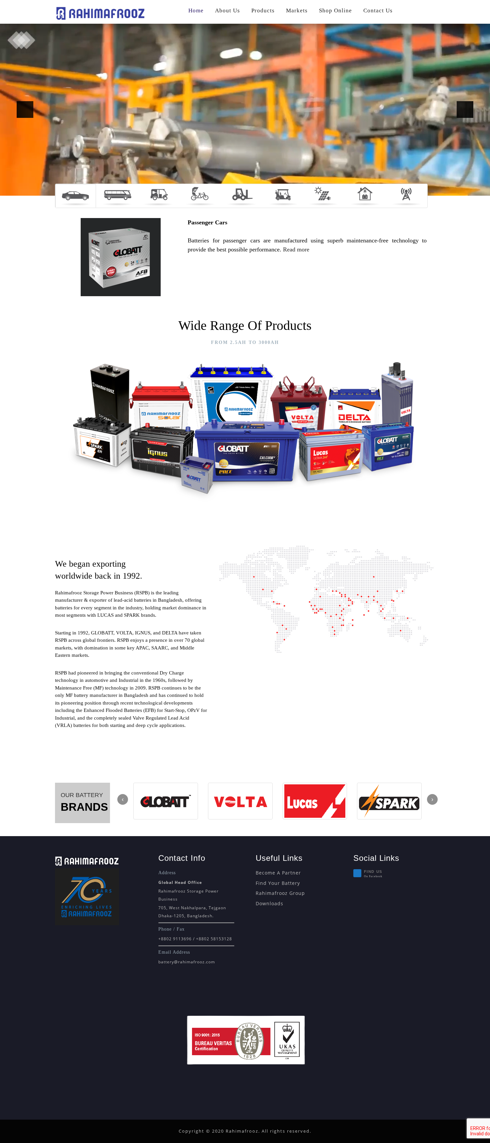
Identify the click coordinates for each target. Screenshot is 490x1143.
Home (196, 10)
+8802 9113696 (175, 939)
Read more (296, 249)
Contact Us (378, 10)
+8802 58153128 (214, 939)
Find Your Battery (278, 883)
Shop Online (335, 10)
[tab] (75, 196)
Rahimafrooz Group (280, 893)
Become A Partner (278, 873)
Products (263, 10)
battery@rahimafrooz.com (186, 962)
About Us (227, 10)
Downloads (269, 903)
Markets (297, 10)
